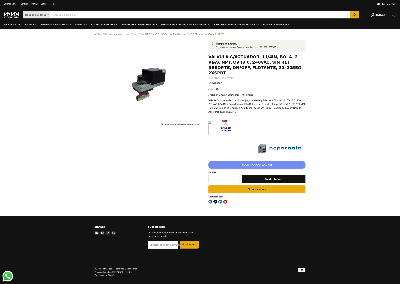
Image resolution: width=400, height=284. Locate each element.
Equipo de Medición (275, 24)
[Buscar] (354, 14)
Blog (55, 4)
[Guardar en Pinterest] (225, 202)
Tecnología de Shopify (105, 275)
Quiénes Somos (11, 4)
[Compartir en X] (215, 202)
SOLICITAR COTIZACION (257, 164)
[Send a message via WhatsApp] (8, 276)
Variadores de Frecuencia (138, 24)
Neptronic (217, 83)
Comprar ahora (257, 189)
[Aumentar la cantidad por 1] (236, 179)
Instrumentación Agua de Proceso (235, 24)
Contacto (24, 4)
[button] (379, 15)
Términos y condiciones (126, 269)
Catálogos (45, 4)
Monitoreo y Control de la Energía (184, 24)
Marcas (34, 4)
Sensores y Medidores (54, 24)
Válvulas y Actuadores (19, 24)
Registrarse (189, 244)
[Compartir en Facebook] (210, 202)
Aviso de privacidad (103, 269)
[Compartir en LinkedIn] (220, 202)
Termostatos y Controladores (95, 24)
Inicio (97, 34)
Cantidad (212, 172)
